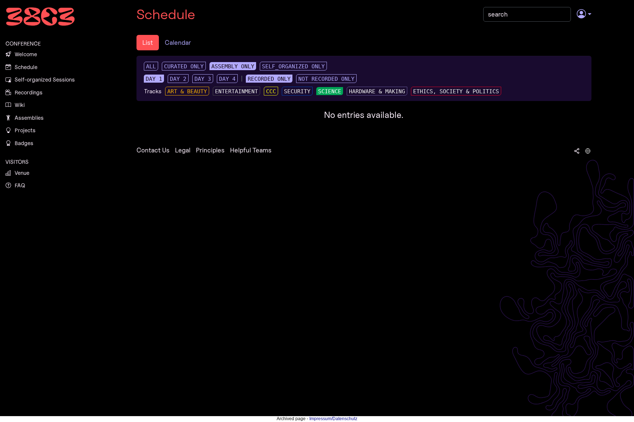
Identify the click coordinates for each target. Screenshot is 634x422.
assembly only (232, 66)
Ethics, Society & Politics (456, 91)
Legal (182, 150)
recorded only (269, 79)
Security (297, 91)
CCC (271, 91)
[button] (584, 14)
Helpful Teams (251, 150)
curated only (184, 66)
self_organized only (293, 66)
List (147, 42)
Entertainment (236, 91)
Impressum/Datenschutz (333, 418)
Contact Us (153, 150)
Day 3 (202, 79)
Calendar (178, 42)
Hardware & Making (377, 91)
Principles (210, 150)
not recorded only (326, 79)
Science (329, 91)
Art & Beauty (187, 91)
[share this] (576, 150)
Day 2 (178, 79)
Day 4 (227, 79)
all (151, 66)
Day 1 (154, 79)
